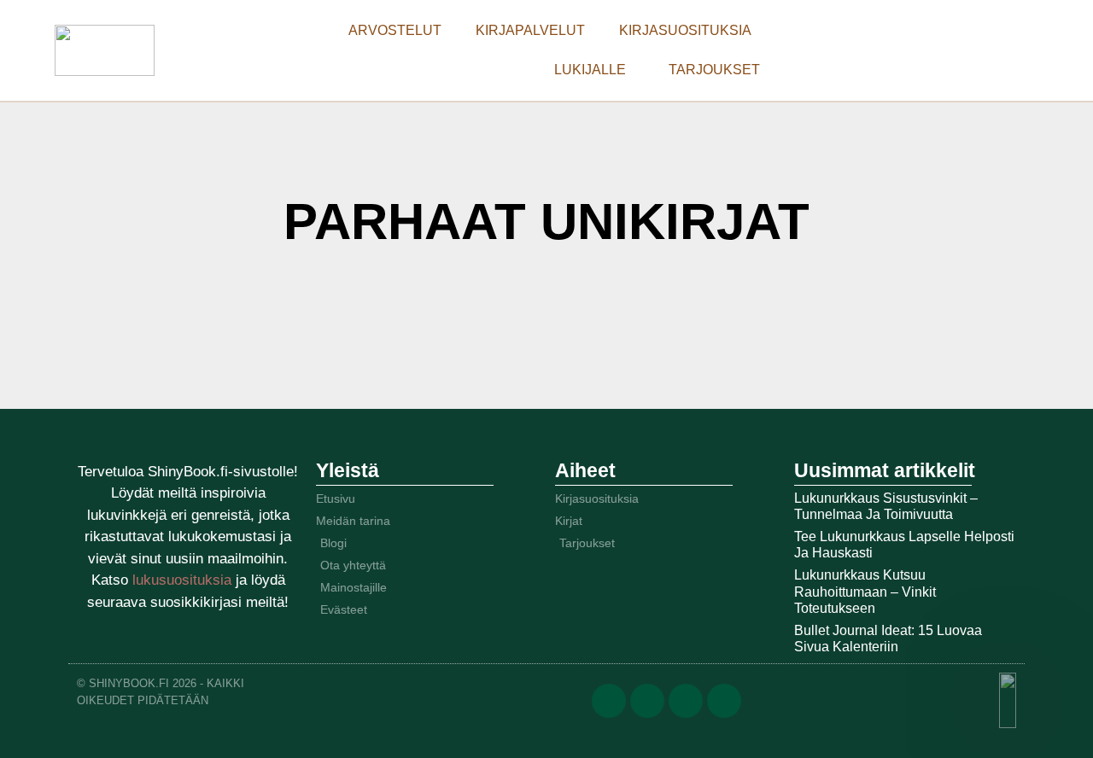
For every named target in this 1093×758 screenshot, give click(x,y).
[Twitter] (647, 701)
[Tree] (724, 701)
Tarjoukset (714, 69)
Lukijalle (590, 69)
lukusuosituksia (184, 580)
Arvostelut (394, 30)
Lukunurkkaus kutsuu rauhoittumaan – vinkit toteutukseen (865, 591)
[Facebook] (609, 701)
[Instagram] (686, 701)
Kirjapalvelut (530, 30)
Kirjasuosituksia (685, 30)
